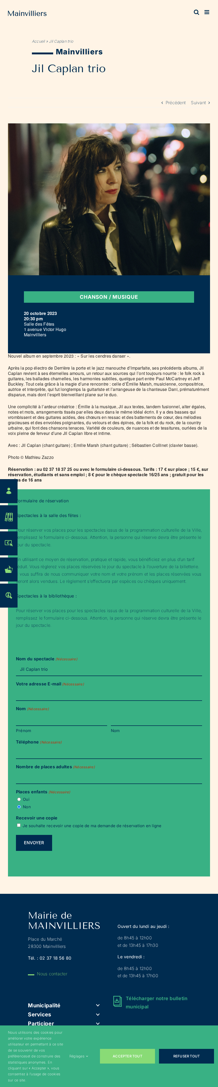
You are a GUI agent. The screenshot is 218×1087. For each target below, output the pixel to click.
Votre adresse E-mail (50, 683)
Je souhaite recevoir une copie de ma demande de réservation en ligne (92, 825)
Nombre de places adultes (55, 766)
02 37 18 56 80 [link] (55, 958)
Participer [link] (41, 1023)
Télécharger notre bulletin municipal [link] (156, 1002)
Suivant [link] (198, 102)
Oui (26, 799)
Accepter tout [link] (127, 1056)
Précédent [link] (176, 102)
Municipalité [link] (44, 1005)
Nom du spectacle (46, 658)
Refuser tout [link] (186, 1056)
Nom (115, 730)
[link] (27, 14)
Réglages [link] (77, 1056)
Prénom (23, 730)
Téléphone (39, 742)
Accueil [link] (38, 41)
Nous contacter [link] (52, 973)
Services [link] (39, 1014)
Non (27, 806)
